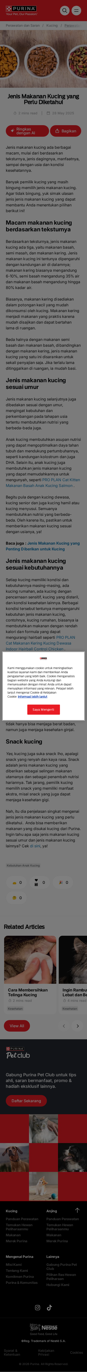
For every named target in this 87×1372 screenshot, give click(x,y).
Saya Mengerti (43, 709)
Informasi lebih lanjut (32, 696)
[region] (43, 685)
